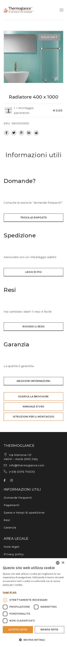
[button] (33, 640)
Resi (7, 520)
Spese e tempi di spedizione (24, 512)
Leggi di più (10, 592)
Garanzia (10, 527)
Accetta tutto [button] (17, 629)
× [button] (62, 562)
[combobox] (58, 563)
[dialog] (33, 602)
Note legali (11, 546)
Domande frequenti (18, 497)
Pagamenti (11, 505)
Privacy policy (14, 554)
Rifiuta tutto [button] (49, 629)
